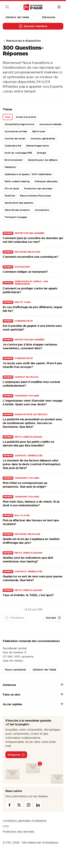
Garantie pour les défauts (43, 160)
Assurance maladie (50, 124)
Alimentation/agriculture (19, 124)
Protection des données (38, 188)
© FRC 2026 (11, 842)
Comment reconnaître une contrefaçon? (30, 256)
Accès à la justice (26, 117)
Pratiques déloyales (46, 181)
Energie (41, 152)
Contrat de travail (15, 138)
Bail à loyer (38, 131)
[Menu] (59, 7)
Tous (7, 117)
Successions (42, 210)
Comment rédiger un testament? (25, 271)
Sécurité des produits (17, 210)
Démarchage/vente (37, 145)
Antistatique (50, 842)
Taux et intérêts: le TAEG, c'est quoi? (28, 595)
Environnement (14, 160)
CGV (6, 826)
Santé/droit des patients (19, 202)
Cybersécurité (13, 145)
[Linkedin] (38, 805)
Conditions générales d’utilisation (25, 820)
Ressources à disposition (23, 40)
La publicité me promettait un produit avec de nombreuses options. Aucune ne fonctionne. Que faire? (32, 423)
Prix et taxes (12, 188)
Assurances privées (16, 131)
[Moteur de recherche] (7, 7)
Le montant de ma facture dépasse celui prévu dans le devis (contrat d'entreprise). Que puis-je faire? (32, 464)
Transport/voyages (16, 217)
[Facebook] (9, 805)
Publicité (10, 195)
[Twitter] (19, 805)
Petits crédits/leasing (17, 181)
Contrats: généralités (42, 138)
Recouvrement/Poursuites (35, 195)
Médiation (10, 167)
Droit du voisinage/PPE (18, 152)
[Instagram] (28, 805)
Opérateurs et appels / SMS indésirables (28, 174)
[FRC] (33, 7)
